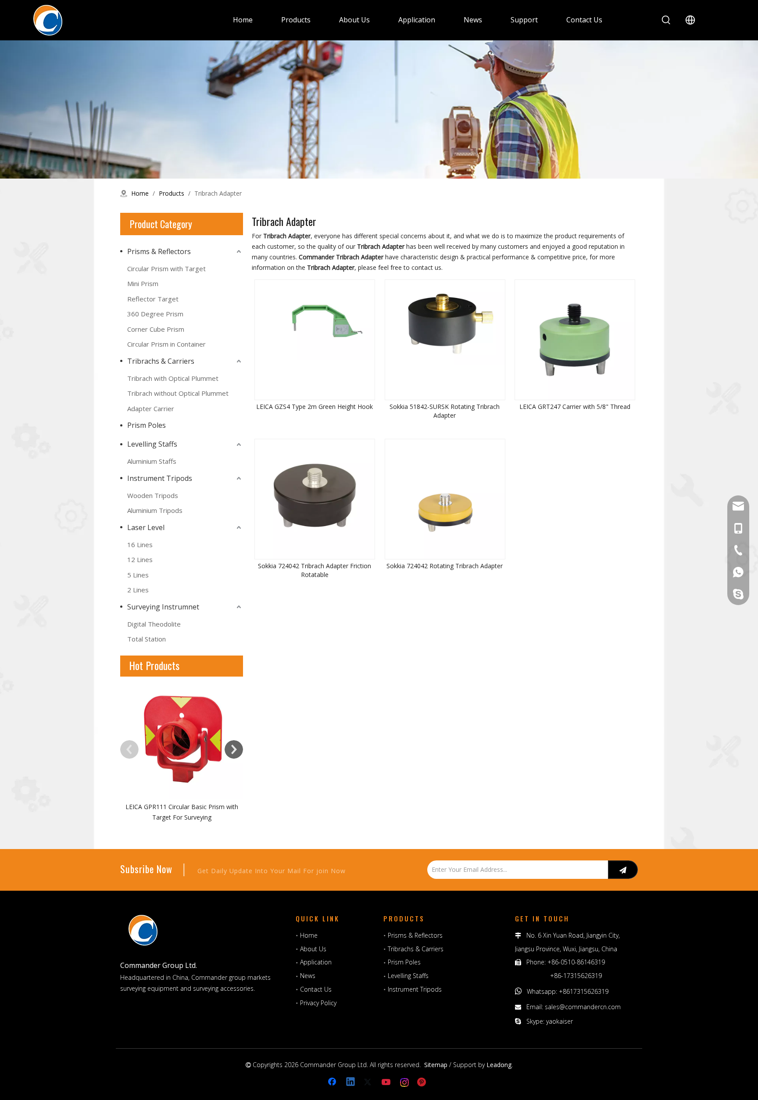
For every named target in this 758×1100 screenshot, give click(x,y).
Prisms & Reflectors (159, 251)
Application (316, 962)
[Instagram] (405, 1082)
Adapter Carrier (150, 408)
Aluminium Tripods (154, 510)
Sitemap (435, 1065)
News (307, 975)
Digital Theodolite (154, 624)
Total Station (146, 638)
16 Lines (140, 544)
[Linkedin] (351, 1082)
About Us (313, 949)
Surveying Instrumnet (163, 607)
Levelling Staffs (152, 444)
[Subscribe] (623, 869)
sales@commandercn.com (583, 1007)
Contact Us (316, 989)
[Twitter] (369, 1082)
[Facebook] (333, 1082)
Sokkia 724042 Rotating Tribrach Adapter (444, 566)
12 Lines (140, 559)
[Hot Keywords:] (666, 20)
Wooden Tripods (152, 495)
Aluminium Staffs (151, 461)
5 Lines (138, 574)
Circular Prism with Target (166, 268)
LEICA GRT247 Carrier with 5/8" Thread (574, 406)
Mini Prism (142, 283)
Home (309, 935)
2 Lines (138, 589)
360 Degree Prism (155, 313)
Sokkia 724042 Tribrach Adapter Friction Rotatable (314, 570)
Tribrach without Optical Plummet (178, 393)
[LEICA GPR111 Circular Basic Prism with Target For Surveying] (181, 738)
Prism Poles (146, 425)
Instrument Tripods (159, 478)
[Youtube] (387, 1082)
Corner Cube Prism (155, 329)
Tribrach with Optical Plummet (172, 378)
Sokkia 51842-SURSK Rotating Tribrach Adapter (445, 410)
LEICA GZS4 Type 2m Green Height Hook (314, 406)
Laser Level (145, 527)
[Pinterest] (423, 1082)
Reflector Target (153, 298)
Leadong (498, 1065)
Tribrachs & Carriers (160, 361)
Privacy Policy (318, 1003)
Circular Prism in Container (166, 344)
